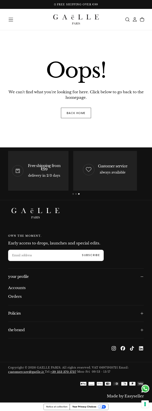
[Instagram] (114, 348)
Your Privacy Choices (84, 406)
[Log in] (135, 19)
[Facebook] (123, 348)
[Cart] (142, 19)
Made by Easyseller (125, 396)
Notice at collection (56, 406)
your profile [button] (18, 276)
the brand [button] (16, 330)
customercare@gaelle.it (26, 371)
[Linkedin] (141, 348)
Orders (15, 296)
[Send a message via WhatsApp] (145, 388)
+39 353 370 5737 (63, 371)
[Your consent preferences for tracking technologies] (145, 404)
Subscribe (91, 255)
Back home (76, 113)
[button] (11, 19)
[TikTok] (132, 348)
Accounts (17, 288)
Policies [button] (14, 313)
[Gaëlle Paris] (35, 213)
